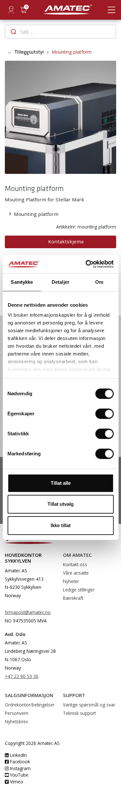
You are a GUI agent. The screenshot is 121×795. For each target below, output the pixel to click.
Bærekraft (73, 598)
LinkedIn (18, 755)
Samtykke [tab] (22, 282)
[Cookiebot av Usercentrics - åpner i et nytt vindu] (86, 264)
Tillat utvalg (60, 504)
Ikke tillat (61, 525)
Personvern (16, 713)
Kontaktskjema (66, 241)
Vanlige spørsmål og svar (89, 705)
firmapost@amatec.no (28, 612)
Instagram (20, 768)
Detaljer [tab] (60, 282)
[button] (10, 117)
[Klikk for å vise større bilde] (60, 116)
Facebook (19, 761)
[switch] (104, 413)
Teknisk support (79, 713)
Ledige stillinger (79, 590)
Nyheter (71, 581)
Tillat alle (61, 483)
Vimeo (16, 782)
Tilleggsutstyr (29, 52)
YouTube (18, 775)
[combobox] (60, 32)
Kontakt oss (75, 564)
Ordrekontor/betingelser (30, 705)
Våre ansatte (76, 573)
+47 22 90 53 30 (21, 676)
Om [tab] (99, 282)
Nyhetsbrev (16, 721)
